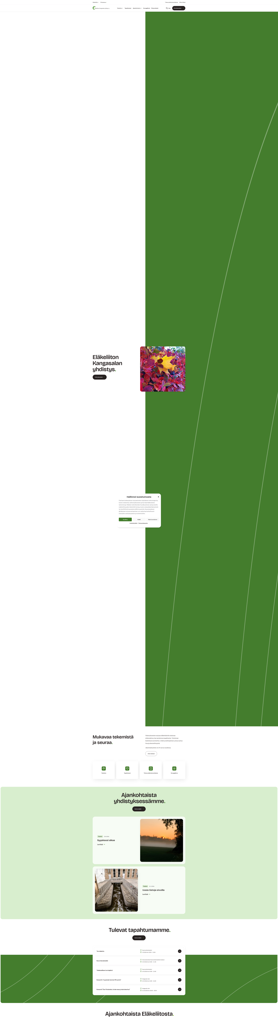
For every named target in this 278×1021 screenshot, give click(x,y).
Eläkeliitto (95, 2)
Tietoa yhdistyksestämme (171, 2)
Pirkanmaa (103, 2)
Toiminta (119, 8)
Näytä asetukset (152, 519)
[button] (158, 497)
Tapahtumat (128, 8)
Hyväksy (125, 519)
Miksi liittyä (182, 2)
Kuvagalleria (146, 8)
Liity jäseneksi (177, 8)
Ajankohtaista (136, 8)
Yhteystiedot (154, 8)
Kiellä (139, 519)
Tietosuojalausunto (143, 523)
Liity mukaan (151, 753)
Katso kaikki (138, 809)
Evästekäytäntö (133, 523)
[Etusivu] (101, 8)
